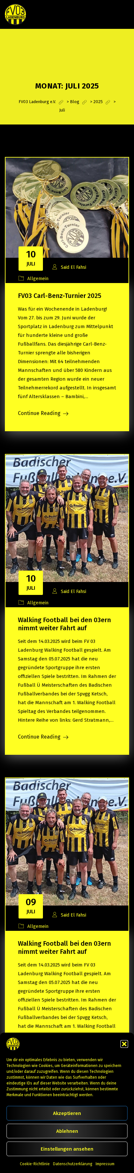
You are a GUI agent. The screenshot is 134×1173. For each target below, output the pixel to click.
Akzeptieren (67, 1113)
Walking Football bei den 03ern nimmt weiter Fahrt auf (64, 624)
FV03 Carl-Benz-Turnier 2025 (59, 296)
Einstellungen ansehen (67, 1149)
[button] (124, 1044)
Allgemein (37, 278)
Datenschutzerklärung (72, 1164)
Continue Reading (39, 413)
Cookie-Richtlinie (35, 1164)
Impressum (105, 1164)
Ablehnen (67, 1131)
